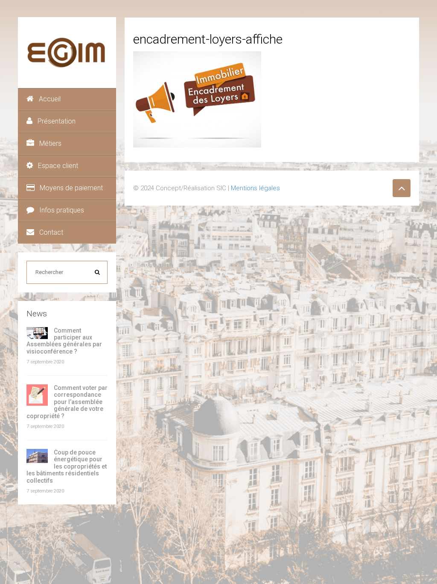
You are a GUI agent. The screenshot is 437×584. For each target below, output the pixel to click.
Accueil (50, 99)
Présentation (57, 121)
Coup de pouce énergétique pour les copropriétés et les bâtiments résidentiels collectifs (66, 466)
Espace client (58, 166)
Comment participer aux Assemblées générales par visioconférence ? (64, 341)
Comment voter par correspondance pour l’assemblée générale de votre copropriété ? (67, 401)
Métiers (50, 143)
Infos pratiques (61, 210)
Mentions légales (255, 188)
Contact (51, 232)
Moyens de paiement (71, 188)
